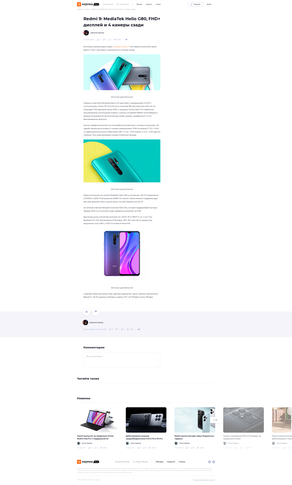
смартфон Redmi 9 (121, 47)
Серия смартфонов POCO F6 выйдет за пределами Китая (242, 437)
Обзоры (139, 4)
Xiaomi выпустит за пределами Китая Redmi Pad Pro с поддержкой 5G (95, 437)
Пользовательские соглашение (204, 480)
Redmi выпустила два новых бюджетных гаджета (194, 437)
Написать (197, 4)
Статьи (158, 4)
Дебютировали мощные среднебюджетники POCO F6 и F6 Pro (144, 437)
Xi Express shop (107, 4)
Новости (149, 4)
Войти (209, 4)
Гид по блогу (124, 4)
